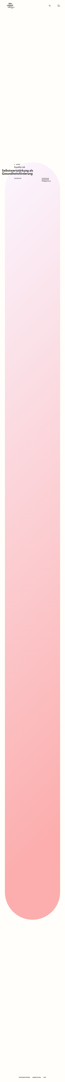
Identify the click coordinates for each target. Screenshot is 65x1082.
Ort (44, 1077)
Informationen (24, 1077)
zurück (18, 164)
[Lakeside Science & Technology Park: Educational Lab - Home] (10, 6)
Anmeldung (36, 1077)
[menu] (58, 6)
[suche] (50, 6)
